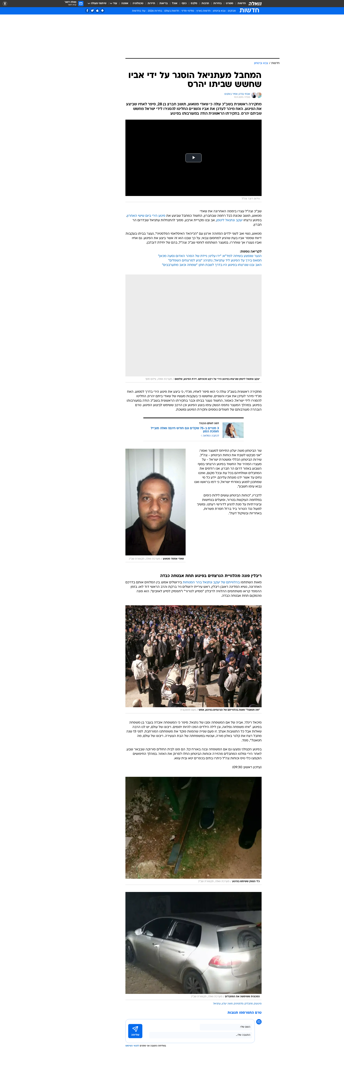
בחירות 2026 (155, 11)
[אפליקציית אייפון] (97, 10)
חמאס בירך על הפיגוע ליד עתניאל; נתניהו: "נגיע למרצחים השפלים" (215, 260)
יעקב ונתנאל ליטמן (229, 220)
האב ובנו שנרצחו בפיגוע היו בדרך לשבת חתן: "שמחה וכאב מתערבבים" (212, 265)
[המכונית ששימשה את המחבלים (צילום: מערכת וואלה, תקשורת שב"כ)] (193, 946)
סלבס (194, 3)
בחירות (217, 3)
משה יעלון (227, 1004)
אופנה (124, 3)
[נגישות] (5, 3)
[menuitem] (239, 4)
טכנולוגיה (138, 3)
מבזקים (232, 11)
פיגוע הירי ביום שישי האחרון (146, 216)
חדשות (242, 3)
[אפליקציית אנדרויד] (102, 10)
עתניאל (217, 1004)
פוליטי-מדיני (187, 11)
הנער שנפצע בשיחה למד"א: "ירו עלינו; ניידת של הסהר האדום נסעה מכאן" (210, 256)
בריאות (163, 3)
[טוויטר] (92, 10)
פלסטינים (238, 1004)
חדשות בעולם (171, 11)
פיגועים (258, 1004)
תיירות (151, 3)
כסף (184, 3)
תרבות (205, 3)
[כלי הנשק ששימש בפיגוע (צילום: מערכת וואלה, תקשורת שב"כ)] (193, 831)
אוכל (174, 3)
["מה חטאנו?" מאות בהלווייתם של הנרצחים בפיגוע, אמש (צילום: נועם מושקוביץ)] (193, 659)
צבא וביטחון (219, 11)
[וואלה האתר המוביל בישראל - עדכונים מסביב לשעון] (255, 3)
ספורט (229, 3)
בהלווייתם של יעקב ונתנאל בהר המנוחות (211, 582)
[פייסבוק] (87, 10)
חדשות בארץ (203, 11)
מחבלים (249, 1004)
